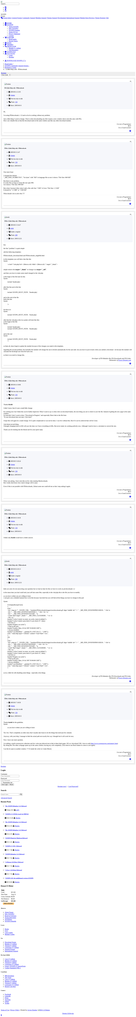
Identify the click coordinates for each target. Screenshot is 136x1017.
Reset (11, 784)
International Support (73, 18)
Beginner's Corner (10, 67)
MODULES (11, 46)
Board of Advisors (10, 916)
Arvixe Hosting (32, 1010)
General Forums (17, 18)
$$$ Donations (9, 976)
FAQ (6, 931)
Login (11, 55)
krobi (12, 228)
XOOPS (9, 25)
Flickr (6, 998)
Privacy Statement (14, 34)
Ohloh (7, 1001)
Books (7, 929)
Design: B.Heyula (68, 1013)
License (11, 35)
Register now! (62, 786)
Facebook (8, 994)
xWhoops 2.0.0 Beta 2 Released (14, 862)
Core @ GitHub (10, 959)
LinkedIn (8, 996)
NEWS (8, 43)
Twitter (7, 1003)
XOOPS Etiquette (10, 921)
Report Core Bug (10, 986)
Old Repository (13, 50)
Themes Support (52, 18)
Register (11, 57)
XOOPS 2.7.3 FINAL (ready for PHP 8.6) (17, 814)
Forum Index (7, 18)
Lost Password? (73, 786)
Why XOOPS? (13, 28)
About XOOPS (14, 27)
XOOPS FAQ (11, 52)
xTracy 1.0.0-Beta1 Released (14, 870)
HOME (9, 23)
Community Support (28, 18)
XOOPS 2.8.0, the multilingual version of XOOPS (19, 878)
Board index (9, 64)
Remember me (7, 782)
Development (62, 18)
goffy (17, 810)
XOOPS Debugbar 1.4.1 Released (15, 854)
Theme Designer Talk (102, 18)
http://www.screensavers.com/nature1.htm (104, 743)
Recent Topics (13, 41)
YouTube (8, 1000)
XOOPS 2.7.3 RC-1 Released (14, 846)
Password (4, 778)
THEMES (9, 44)
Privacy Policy (15, 1010)
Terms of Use (5, 1010)
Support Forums (10, 949)
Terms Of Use (13, 32)
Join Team (8, 977)
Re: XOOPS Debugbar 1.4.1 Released (16, 806)
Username (4, 774)
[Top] (130, 131)
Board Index (13, 39)
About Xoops (9, 912)
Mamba (18, 818)
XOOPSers (8, 919)
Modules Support (41, 18)
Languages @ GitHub (12, 947)
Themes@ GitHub (10, 946)
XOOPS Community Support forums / (17, 66)
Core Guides (9, 932)
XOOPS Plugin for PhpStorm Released (16, 838)
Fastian (12, 95)
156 (16, 102)
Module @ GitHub (15, 48)
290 (16, 235)
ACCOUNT (11, 53)
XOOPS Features (14, 30)
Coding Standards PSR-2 (13, 968)
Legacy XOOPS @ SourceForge (15, 966)
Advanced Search (6, 798)
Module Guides (10, 934)
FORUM (10, 37)
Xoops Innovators (10, 918)
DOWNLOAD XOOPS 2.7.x (16, 60)
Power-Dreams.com (124, 360)
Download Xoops (10, 942)
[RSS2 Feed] (44, 1010)
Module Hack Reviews (87, 18)
